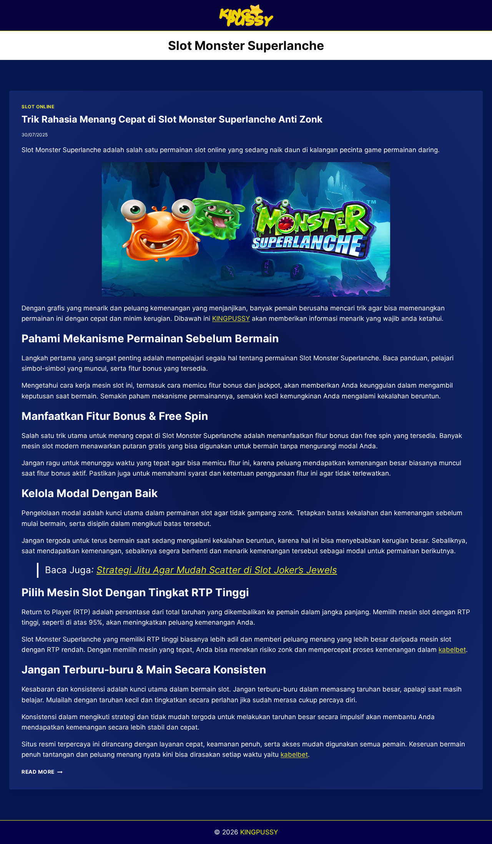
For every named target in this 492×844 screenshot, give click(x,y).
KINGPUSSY (259, 832)
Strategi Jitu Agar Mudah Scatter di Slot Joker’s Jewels (216, 569)
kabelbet (294, 754)
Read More (42, 772)
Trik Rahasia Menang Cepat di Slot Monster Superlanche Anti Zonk (172, 119)
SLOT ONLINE (38, 106)
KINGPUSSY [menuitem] (231, 318)
